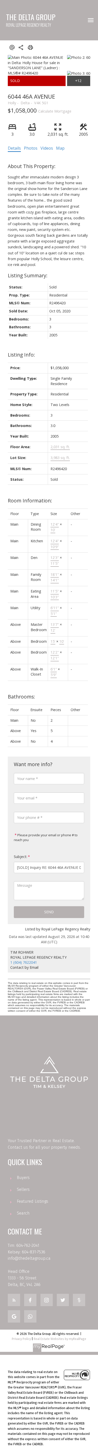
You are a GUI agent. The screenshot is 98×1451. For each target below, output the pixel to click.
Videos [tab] (46, 148)
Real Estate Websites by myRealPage (60, 1339)
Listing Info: (21, 354)
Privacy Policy (21, 1339)
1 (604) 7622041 (23, 962)
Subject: (20, 856)
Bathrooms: (21, 696)
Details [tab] (14, 148)
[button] (14, 1300)
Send (49, 911)
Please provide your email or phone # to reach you (46, 837)
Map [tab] (60, 148)
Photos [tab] (30, 148)
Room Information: (30, 500)
